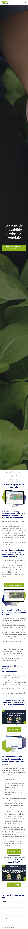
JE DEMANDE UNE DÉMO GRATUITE (13, 248)
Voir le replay (13, 729)
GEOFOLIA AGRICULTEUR (14, 585)
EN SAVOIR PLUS (15, 851)
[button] (22, 2)
